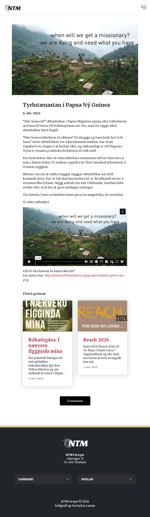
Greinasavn (75, 401)
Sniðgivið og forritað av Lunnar (75, 505)
